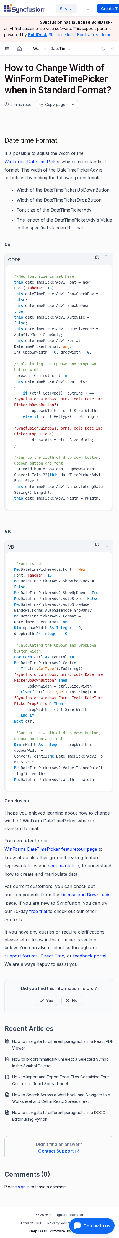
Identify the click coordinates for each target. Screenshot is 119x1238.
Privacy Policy (59, 1223)
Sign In (24, 1186)
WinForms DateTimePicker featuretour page (50, 849)
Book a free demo (94, 34)
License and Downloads (85, 894)
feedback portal (89, 956)
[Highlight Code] (95, 257)
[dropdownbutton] (73, 104)
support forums (21, 956)
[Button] (71, 1000)
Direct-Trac (52, 956)
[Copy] (105, 257)
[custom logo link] (24, 8)
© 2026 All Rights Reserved (59, 1215)
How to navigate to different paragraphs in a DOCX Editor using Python (58, 1116)
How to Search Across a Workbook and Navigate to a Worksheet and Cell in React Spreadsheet (61, 1098)
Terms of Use (30, 1223)
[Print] (104, 48)
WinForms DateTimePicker (32, 161)
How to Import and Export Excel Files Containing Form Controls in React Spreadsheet (61, 1080)
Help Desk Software (47, 1231)
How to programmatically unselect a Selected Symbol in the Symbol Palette (61, 1062)
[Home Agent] (19, 48)
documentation (63, 866)
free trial (38, 911)
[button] (47, 1000)
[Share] (113, 49)
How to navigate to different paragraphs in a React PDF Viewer (62, 1044)
